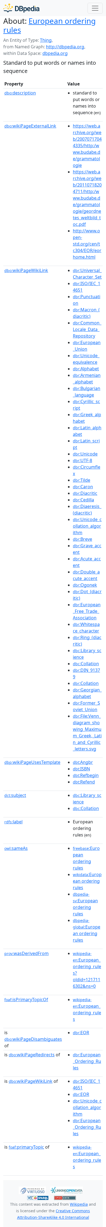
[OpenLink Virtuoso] (32, 1190)
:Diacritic (85, 493)
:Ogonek (85, 585)
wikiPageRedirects (32, 1055)
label (13, 822)
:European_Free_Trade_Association (87, 611)
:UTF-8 (82, 460)
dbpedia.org (55, 53)
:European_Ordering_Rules (87, 1061)
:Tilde (81, 480)
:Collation (86, 664)
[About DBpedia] (21, 8)
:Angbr (83, 762)
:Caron (83, 487)
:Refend (84, 782)
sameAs (16, 848)
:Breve (82, 539)
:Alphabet (86, 369)
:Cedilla (83, 500)
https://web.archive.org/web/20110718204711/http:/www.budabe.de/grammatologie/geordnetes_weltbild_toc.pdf (87, 198)
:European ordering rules (87, 881)
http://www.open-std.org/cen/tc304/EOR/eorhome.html (87, 244)
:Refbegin (86, 775)
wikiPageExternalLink (30, 126)
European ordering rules (49, 25)
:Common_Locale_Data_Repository (87, 329)
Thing (46, 40)
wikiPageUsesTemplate (32, 762)
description (20, 93)
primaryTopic (26, 1147)
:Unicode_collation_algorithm (87, 526)
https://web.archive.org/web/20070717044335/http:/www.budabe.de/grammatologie (87, 145)
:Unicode (85, 454)
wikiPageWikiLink (26, 270)
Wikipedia (79, 1204)
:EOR (81, 1033)
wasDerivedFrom (26, 953)
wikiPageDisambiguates (33, 1039)
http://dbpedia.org (65, 47)
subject (15, 795)
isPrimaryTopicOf (26, 1000)
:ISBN (81, 769)
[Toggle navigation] (95, 8)
